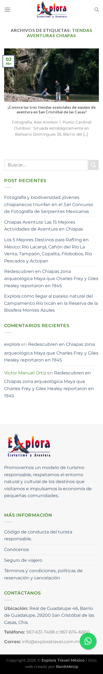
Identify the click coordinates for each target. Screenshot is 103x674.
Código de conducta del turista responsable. (38, 535)
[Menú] (7, 9)
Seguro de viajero (23, 560)
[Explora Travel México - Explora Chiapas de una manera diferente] (52, 10)
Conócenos (16, 549)
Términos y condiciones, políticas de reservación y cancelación (43, 574)
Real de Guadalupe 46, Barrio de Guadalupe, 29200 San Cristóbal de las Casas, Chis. (49, 615)
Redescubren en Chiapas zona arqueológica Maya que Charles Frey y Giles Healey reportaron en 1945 (51, 278)
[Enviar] (93, 165)
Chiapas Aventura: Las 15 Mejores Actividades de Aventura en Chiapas (43, 226)
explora (12, 344)
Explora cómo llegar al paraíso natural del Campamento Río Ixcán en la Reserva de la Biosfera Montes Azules (51, 303)
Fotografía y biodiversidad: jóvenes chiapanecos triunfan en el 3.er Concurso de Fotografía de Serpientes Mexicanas (48, 204)
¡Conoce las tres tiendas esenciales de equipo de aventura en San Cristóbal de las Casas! (51, 109)
